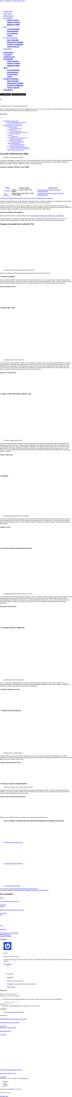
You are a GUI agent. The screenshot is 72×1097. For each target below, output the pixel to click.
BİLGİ (5, 27)
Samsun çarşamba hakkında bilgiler (13, 888)
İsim (1, 994)
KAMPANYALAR (9, 16)
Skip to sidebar (13, 0)
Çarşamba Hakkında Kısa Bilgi (11, 121)
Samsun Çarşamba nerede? (30, 888)
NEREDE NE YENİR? (13, 25)
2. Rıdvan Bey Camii (12, 129)
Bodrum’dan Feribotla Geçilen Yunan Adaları (9, 1022)
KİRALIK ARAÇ (8, 12)
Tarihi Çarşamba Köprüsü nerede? (18, 144)
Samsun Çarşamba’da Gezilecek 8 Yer (13, 125)
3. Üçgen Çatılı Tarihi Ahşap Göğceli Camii (17, 132)
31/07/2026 (3, 1026)
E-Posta (2, 996)
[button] (2, 890)
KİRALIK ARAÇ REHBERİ (15, 42)
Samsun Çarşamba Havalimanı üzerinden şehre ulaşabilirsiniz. (47, 215)
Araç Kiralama (6, 194)
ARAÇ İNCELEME (13, 40)
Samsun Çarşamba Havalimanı (14, 123)
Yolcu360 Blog (10, 977)
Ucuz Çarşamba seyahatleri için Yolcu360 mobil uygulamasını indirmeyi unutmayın (18, 149)
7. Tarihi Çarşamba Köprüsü (13, 143)
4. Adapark (9, 135)
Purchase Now (4, 1096)
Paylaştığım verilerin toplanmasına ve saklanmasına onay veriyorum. (21, 1006)
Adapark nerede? (14, 136)
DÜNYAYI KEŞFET (13, 20)
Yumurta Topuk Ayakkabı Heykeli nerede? (19, 147)
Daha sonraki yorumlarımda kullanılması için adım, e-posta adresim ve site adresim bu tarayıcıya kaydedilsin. (32, 999)
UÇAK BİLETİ (8, 14)
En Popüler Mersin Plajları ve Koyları (8, 1073)
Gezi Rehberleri (5, 94)
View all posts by (9, 933)
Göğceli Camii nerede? (15, 133)
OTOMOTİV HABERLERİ (15, 45)
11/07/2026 (3, 1077)
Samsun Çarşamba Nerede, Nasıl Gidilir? (16, 122)
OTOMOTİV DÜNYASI (10, 38)
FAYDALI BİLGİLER (13, 29)
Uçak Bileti (7, 190)
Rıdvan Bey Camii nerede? (16, 131)
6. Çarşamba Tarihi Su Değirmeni (15, 140)
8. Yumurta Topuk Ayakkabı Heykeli (15, 146)
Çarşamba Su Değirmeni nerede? (17, 141)
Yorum (2, 1004)
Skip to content (4, 0)
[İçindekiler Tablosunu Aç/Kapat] (1, 118)
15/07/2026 (3, 1034)
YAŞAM (9, 36)
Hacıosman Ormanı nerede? (16, 139)
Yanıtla (9, 964)
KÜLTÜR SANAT (12, 34)
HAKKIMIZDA (8, 49)
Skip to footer (21, 0)
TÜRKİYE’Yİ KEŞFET (13, 23)
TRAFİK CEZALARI (13, 47)
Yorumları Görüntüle (6, 936)
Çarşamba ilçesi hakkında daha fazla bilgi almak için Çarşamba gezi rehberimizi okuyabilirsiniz (26, 198)
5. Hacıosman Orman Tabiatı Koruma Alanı (17, 137)
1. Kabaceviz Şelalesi (12, 126)
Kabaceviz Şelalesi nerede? (16, 128)
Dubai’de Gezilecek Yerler (5, 1031)
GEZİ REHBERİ (8, 18)
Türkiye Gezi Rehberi (19, 94)
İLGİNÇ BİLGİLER (12, 31)
